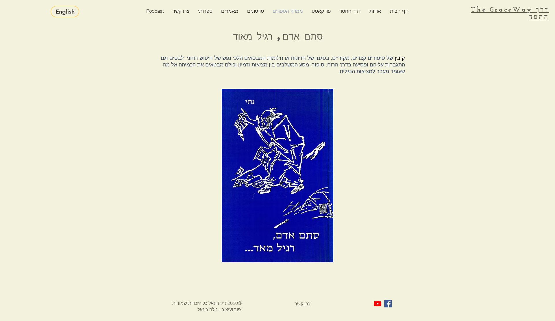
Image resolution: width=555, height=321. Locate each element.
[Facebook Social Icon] (388, 303)
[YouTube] (377, 303)
